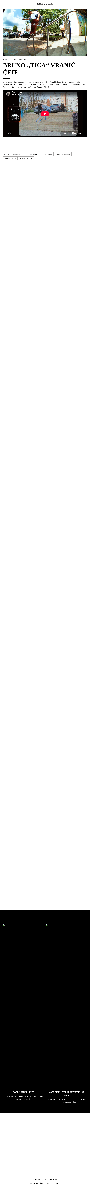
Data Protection (36, 1183)
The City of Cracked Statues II (63, 708)
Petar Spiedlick (10, 158)
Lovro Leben (47, 154)
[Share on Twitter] (7, 146)
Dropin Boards (36, 87)
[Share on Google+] (11, 146)
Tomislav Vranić (26, 158)
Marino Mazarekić (63, 154)
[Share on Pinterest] (22, 146)
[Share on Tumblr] (18, 146)
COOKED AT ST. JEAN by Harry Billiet (66, 889)
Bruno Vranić (18, 154)
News (24, 59)
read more (45, 1151)
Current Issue (51, 1180)
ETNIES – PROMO (11, 526)
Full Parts (18, 59)
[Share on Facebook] (4, 146)
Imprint (57, 1183)
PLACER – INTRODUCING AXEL (18, 889)
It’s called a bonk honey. (17, 708)
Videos (29, 59)
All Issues (37, 1180)
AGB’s (48, 1183)
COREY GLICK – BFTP (13, 344)
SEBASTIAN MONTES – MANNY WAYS (64, 344)
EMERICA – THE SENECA (58, 526)
